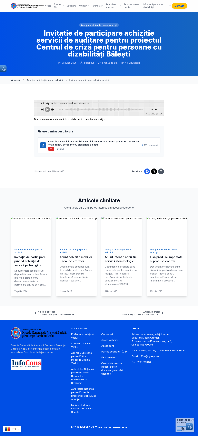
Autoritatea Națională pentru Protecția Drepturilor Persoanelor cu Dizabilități (83, 376)
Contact (179, 5)
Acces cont (107, 345)
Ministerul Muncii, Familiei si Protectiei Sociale (81, 408)
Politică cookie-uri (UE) (114, 351)
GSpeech (159, 114)
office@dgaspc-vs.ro (151, 356)
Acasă (17, 80)
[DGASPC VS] (27, 6)
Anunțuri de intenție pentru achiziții (99, 25)
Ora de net (107, 334)
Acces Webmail (109, 340)
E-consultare (108, 357)
